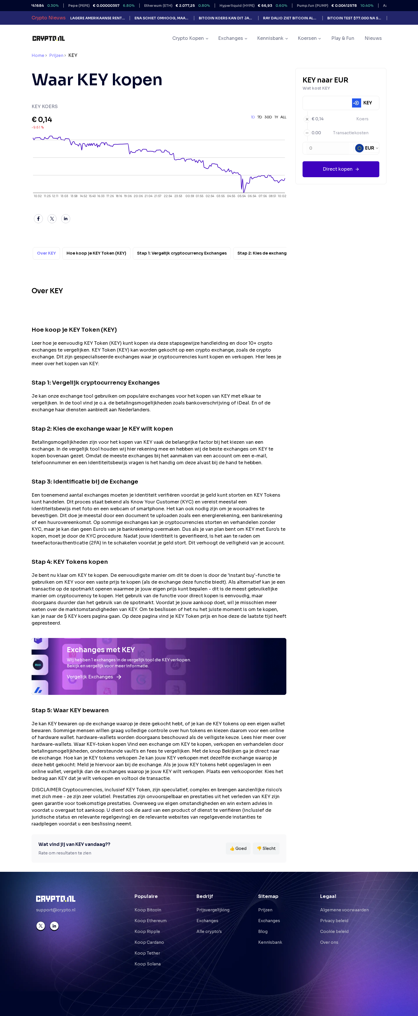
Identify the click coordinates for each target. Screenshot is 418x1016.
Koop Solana (147, 964)
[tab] (46, 254)
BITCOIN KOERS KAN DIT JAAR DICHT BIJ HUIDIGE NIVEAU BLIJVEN (226, 18)
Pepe (80, 5)
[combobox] (367, 148)
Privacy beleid (334, 920)
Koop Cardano (149, 942)
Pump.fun (313, 5)
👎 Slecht (266, 848)
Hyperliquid (232, 5)
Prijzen (56, 55)
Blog (263, 931)
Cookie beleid (334, 931)
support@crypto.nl (55, 909)
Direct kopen (338, 169)
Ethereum (156, 5)
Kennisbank (270, 942)
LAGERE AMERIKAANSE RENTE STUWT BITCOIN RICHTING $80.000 (97, 18)
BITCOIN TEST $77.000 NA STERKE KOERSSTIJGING (354, 18)
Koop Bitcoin (147, 909)
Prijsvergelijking (212, 909)
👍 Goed (238, 848)
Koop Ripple (147, 931)
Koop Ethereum (150, 920)
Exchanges (207, 920)
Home (38, 55)
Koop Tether (147, 953)
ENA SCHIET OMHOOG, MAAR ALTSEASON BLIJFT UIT (161, 18)
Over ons (329, 942)
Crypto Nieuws (49, 18)
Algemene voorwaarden (344, 909)
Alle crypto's (209, 931)
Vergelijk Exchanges (90, 677)
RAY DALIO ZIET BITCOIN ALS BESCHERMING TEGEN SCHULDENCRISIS (290, 18)
